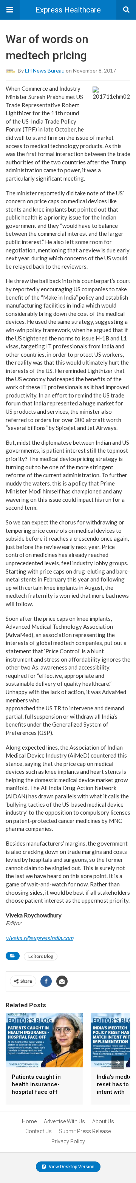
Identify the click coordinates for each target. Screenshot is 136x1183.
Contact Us (38, 1131)
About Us (103, 1121)
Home (29, 1121)
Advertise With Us (64, 1121)
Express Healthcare (68, 9)
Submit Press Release (85, 1131)
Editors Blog (40, 956)
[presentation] (117, 1062)
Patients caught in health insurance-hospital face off (36, 1084)
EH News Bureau (45, 70)
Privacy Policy (68, 1141)
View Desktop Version (71, 1166)
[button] (10, 10)
